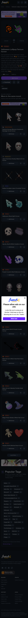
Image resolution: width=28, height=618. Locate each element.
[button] (14, 318)
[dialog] (14, 309)
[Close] (24, 298)
